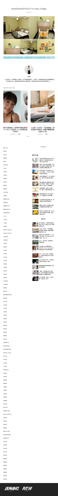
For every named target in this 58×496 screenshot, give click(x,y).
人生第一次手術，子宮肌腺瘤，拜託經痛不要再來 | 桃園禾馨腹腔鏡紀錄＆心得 (43, 129)
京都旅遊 (5, 226)
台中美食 (5, 253)
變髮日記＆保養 (6, 431)
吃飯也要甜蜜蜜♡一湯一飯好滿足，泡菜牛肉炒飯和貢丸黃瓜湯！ (46, 178)
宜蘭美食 (5, 322)
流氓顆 (29, 77)
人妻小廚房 (5, 192)
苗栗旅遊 (5, 421)
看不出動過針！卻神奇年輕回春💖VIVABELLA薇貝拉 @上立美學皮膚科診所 (15, 129)
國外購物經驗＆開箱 (7, 294)
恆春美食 (5, 335)
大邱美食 (5, 308)
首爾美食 (5, 469)
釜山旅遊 (5, 448)
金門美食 (5, 445)
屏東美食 (5, 328)
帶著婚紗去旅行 (6, 199)
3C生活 (4, 216)
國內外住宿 (5, 165)
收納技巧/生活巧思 (7, 352)
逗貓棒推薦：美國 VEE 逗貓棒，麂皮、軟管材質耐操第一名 (46, 188)
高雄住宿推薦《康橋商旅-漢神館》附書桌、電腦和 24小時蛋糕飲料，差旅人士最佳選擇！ (46, 183)
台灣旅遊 (5, 277)
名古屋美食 (5, 284)
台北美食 (5, 260)
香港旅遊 (5, 472)
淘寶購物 (5, 400)
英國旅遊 (5, 428)
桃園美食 (5, 383)
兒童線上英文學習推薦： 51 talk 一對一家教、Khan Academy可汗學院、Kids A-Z (46, 236)
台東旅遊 (5, 267)
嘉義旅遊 (5, 287)
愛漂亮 (4, 161)
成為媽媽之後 (45, 125)
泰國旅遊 (5, 397)
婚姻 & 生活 (39, 125)
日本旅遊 (5, 363)
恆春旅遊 (5, 332)
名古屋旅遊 (5, 281)
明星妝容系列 (6, 369)
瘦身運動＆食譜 (6, 410)
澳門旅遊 (5, 404)
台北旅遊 (5, 257)
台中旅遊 (5, 250)
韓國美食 (5, 462)
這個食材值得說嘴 (7, 434)
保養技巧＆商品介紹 (7, 229)
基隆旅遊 (5, 298)
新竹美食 (5, 359)
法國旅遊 (5, 393)
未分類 (4, 168)
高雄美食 (5, 479)
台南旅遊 (5, 264)
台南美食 (5, 175)
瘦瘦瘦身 (5, 158)
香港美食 (5, 188)
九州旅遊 (5, 219)
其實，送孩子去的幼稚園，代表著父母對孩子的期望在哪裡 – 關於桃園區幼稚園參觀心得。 (46, 166)
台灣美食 (5, 171)
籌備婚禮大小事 (6, 206)
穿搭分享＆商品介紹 (7, 414)
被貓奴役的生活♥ (6, 209)
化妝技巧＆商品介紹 (7, 233)
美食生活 (5, 154)
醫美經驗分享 (15, 125)
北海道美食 (5, 240)
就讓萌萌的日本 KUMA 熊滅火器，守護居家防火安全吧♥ (46, 194)
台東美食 (5, 270)
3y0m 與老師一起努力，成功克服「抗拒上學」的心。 (46, 277)
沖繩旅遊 (5, 387)
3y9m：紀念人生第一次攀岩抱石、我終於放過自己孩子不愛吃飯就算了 (46, 255)
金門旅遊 (5, 441)
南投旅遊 (5, 247)
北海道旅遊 (5, 236)
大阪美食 (5, 315)
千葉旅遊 (5, 243)
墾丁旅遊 (5, 301)
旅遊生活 (5, 151)
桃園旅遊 (5, 380)
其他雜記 (5, 195)
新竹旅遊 (5, 356)
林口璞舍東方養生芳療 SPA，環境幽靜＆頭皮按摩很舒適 (46, 200)
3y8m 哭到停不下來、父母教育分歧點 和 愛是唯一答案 (46, 260)
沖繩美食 (5, 390)
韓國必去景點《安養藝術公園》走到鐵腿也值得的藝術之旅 (46, 206)
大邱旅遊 (5, 305)
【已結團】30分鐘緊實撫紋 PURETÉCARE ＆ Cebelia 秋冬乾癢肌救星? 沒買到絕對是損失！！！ (43, 249)
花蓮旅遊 (5, 417)
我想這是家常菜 (6, 346)
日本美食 (5, 366)
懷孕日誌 (5, 339)
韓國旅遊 (5, 458)
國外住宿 (5, 291)
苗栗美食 (5, 424)
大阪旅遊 (5, 311)
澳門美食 (5, 182)
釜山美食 (5, 451)
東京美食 (5, 376)
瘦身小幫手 (5, 407)
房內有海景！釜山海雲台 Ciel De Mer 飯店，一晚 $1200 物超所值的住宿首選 (46, 172)
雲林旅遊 (5, 455)
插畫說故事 (5, 202)
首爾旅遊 (5, 465)
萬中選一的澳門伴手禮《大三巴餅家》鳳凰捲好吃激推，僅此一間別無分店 (46, 212)
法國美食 (5, 178)
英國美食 (5, 185)
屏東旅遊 (5, 325)
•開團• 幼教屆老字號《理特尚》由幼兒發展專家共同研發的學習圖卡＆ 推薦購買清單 (46, 272)
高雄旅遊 (5, 475)
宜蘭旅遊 (5, 318)
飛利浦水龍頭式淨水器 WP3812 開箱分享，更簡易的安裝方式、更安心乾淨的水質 (46, 160)
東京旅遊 (5, 373)
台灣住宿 (5, 274)
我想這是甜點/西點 (7, 349)
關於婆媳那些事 (6, 212)
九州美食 (5, 223)
